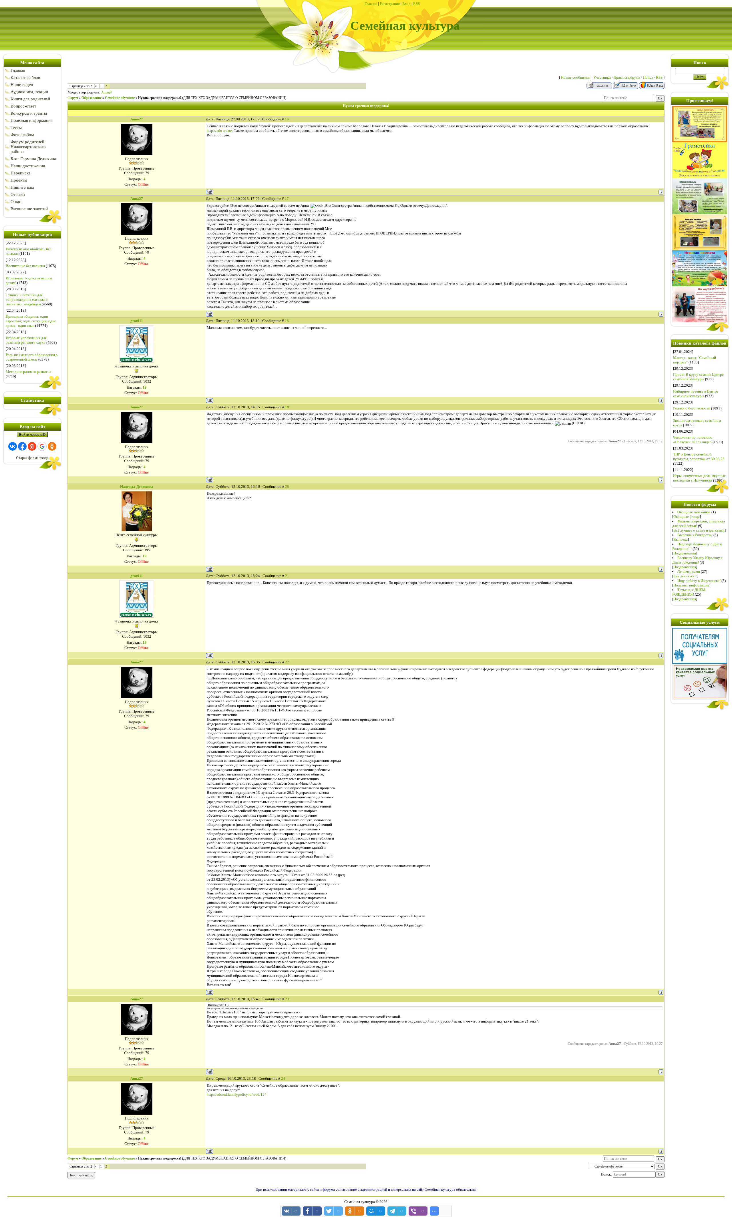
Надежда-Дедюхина (136, 486)
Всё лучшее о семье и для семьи (699, 530)
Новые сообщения (575, 77)
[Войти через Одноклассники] (52, 446)
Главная (371, 3)
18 (287, 321)
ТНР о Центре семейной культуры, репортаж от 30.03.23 (699, 456)
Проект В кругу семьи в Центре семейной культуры (698, 376)
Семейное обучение (120, 98)
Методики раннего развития (28, 371)
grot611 (136, 321)
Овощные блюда (686, 516)
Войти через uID (32, 435)
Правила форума (627, 77)
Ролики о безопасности (691, 408)
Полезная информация (691, 585)
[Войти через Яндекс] (32, 446)
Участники (602, 77)
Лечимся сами (688, 571)
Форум (72, 98)
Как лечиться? (684, 576)
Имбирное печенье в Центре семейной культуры (696, 393)
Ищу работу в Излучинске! (699, 580)
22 (287, 662)
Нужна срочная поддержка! (159, 98)
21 (287, 576)
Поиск (648, 77)
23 (287, 999)
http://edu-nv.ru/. (220, 130)
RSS (416, 3)
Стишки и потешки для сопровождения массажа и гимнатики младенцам (27, 299)
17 (287, 198)
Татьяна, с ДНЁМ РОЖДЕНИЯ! (688, 592)
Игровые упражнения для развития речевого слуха (26, 340)
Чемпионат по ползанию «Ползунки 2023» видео (692, 439)
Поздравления (684, 553)
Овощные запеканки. (694, 512)
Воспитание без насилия (25, 266)
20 (287, 486)
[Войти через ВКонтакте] (12, 446)
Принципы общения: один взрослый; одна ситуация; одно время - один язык (31, 321)
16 (287, 119)
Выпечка (680, 539)
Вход (406, 3)
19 (287, 407)
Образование (91, 98)
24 (283, 1078)
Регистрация (390, 3)
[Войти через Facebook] (22, 446)
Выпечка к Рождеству (695, 535)
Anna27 (106, 92)
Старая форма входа (32, 458)
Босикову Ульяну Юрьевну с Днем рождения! (697, 560)
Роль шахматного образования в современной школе (31, 357)
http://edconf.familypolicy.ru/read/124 (236, 1094)
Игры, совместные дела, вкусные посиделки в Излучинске (699, 478)
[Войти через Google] (42, 446)
